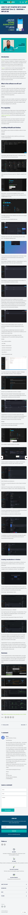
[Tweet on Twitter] (11, 717)
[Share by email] (13, 717)
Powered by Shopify (4, 912)
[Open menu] (2, 2)
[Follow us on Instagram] (5, 844)
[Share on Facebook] (6, 717)
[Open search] (20, 2)
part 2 (3, 68)
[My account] (23, 2)
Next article (23, 724)
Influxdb (24, 714)
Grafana (5, 714)
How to (21, 714)
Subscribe (14, 830)
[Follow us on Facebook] (2, 844)
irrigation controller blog (5, 115)
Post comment (8, 810)
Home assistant (10, 714)
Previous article (5, 724)
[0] (25, 2)
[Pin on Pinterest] (8, 717)
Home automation (16, 714)
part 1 (3, 59)
